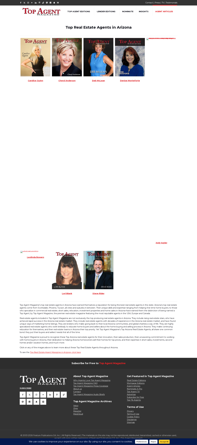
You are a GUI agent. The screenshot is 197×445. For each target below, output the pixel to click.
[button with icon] (23, 395)
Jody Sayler (161, 243)
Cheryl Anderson (67, 80)
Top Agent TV (133, 391)
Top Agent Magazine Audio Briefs (89, 394)
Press (157, 2)
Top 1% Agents (134, 400)
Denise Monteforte (130, 80)
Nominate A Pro (134, 389)
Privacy (130, 411)
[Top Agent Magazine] (41, 11)
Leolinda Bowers (35, 257)
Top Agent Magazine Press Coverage (90, 386)
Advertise (131, 394)
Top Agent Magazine (112, 363)
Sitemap (131, 422)
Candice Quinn (35, 80)
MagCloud (78, 414)
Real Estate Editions (136, 380)
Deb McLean (98, 80)
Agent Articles (133, 386)
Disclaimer (132, 419)
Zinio (75, 408)
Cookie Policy (133, 417)
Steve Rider (98, 293)
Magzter (77, 411)
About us (77, 389)
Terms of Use (133, 414)
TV (163, 2)
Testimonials (171, 2)
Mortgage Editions (135, 383)
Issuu (75, 405)
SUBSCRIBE (25, 388)
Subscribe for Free (135, 397)
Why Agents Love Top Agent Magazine (91, 380)
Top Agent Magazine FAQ (85, 383)
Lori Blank (67, 293)
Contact (149, 2)
